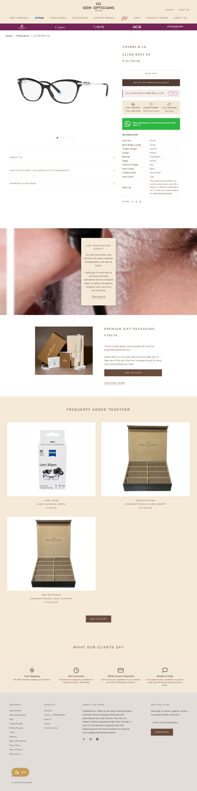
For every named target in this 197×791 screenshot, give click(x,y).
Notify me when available (151, 82)
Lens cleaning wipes (51, 504)
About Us (16, 157)
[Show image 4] (67, 137)
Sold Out (151, 73)
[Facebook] (132, 202)
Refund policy (15, 754)
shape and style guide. (162, 193)
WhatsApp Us (99, 296)
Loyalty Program (16, 723)
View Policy (169, 111)
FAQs (11, 719)
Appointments (15, 710)
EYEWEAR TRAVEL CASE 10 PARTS (51, 598)
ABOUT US (180, 18)
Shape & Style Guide (17, 715)
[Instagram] (90, 739)
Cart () (184, 10)
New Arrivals (19, 18)
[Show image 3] (64, 137)
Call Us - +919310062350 (54, 715)
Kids (137, 18)
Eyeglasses (80, 18)
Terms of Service (15, 750)
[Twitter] (136, 202)
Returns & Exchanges (18, 741)
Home (9, 35)
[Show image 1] (57, 137)
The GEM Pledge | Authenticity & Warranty (39, 170)
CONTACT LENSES (157, 18)
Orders (12, 732)
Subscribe (162, 732)
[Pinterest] (140, 202)
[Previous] (51, 137)
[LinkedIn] (97, 739)
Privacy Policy (14, 745)
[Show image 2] (60, 137)
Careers (47, 723)
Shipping (13, 736)
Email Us (48, 719)
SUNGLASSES (58, 18)
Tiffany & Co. (22, 35)
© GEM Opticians (22, 782)
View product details (114, 382)
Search (169, 10)
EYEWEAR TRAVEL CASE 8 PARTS (145, 504)
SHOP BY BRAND (104, 18)
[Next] (73, 137)
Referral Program (16, 728)
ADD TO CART (98, 619)
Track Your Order (51, 728)
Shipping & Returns (23, 183)
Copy (172, 93)
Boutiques (48, 710)
